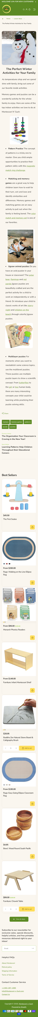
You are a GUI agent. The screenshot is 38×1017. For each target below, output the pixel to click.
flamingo (15, 279)
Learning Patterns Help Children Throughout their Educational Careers (17, 450)
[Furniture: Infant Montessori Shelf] (19, 675)
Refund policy (7, 967)
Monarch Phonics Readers (14, 629)
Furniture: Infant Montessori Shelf (17, 682)
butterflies (24, 382)
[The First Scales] (19, 512)
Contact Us (6, 994)
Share (6, 413)
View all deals (20, 919)
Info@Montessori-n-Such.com (13, 991)
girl (10, 387)
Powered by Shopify (19, 1007)
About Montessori (8, 963)
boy (16, 387)
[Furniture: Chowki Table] (19, 894)
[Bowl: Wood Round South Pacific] (19, 841)
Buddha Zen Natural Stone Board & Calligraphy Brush (18, 739)
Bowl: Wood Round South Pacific (17, 848)
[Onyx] (9, 564)
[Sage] (7, 785)
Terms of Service (8, 975)
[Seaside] (4, 564)
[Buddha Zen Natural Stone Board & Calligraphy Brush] (19, 728)
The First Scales (10, 519)
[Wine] (7, 564)
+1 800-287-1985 (9, 988)
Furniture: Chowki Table (13, 901)
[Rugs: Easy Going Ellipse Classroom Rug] (19, 786)
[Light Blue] (4, 785)
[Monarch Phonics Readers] (19, 620)
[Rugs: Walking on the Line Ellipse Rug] (19, 565)
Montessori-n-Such (26, 1004)
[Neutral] (9, 785)
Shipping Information (9, 971)
